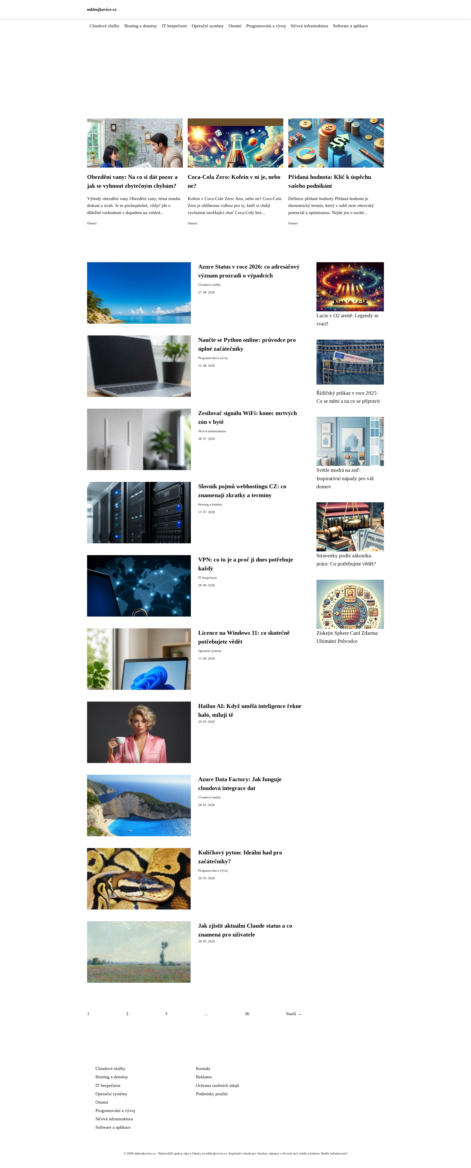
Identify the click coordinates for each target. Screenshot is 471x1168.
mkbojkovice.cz (102, 9)
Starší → (294, 1013)
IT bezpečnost (174, 25)
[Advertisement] (235, 66)
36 (247, 1013)
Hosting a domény (140, 25)
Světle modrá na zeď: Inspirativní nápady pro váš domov (345, 478)
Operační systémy (208, 25)
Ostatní (235, 25)
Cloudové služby (104, 25)
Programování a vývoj (266, 25)
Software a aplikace (350, 25)
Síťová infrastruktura (309, 25)
